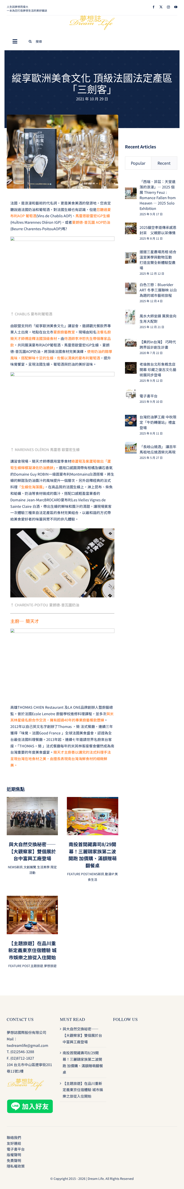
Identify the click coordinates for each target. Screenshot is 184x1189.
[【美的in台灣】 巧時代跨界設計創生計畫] (131, 342)
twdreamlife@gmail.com (27, 1045)
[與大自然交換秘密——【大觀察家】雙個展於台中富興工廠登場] (32, 800)
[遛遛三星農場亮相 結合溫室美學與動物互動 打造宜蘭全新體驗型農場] (131, 255)
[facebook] (153, 7)
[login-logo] (92, 17)
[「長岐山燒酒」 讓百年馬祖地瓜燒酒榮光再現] (131, 445)
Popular (138, 163)
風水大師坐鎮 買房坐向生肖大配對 (158, 318)
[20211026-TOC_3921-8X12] (62, 116)
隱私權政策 (16, 1166)
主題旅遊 (37, 965)
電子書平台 (149, 395)
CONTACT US (20, 1019)
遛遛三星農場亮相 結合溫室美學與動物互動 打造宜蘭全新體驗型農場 (158, 259)
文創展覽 (30, 867)
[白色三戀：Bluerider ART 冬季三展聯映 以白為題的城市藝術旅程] (131, 285)
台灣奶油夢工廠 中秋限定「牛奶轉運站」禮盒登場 (158, 422)
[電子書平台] (131, 392)
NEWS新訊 (15, 867)
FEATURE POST (77, 874)
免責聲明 (14, 1160)
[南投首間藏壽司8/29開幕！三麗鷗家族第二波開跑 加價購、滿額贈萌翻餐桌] (92, 800)
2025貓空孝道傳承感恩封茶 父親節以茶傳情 (158, 230)
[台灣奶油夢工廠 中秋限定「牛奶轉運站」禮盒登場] (131, 418)
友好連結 (14, 1143)
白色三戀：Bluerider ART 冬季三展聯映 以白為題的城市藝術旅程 (158, 290)
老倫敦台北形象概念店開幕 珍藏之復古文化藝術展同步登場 (158, 369)
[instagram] (168, 7)
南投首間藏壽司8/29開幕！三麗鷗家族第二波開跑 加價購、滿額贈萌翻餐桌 (92, 855)
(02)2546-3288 (22, 1051)
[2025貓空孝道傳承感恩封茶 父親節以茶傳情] (131, 225)
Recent (164, 163)
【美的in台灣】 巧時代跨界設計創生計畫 (158, 344)
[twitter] (161, 7)
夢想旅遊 (50, 965)
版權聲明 (14, 1154)
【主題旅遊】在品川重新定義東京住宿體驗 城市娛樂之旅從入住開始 (32, 950)
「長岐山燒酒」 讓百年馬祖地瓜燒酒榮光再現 (158, 449)
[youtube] (175, 7)
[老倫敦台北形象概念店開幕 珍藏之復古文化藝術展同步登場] (131, 365)
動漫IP (109, 874)
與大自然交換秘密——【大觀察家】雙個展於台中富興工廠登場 (32, 851)
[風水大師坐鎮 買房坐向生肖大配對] (130, 312)
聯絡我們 (14, 1137)
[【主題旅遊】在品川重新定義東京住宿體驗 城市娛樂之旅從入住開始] (32, 899)
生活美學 (43, 867)
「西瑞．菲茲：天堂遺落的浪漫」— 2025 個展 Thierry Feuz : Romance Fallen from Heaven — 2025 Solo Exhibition (158, 195)
